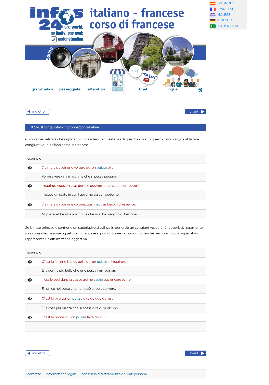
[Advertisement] (228, 94)
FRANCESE (225, 9)
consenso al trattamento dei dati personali (115, 374)
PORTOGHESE (227, 26)
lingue (172, 89)
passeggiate (70, 89)
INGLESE (223, 15)
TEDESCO (224, 20)
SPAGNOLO (225, 3)
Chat (143, 89)
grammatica (42, 89)
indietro (38, 111)
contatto (34, 374)
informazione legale (61, 374)
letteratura (96, 89)
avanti (194, 111)
